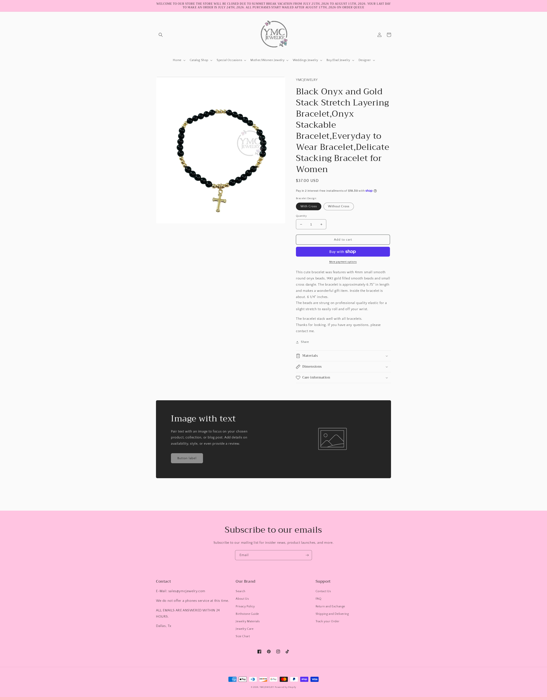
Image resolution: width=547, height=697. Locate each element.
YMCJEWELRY (267, 687)
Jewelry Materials (248, 621)
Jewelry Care (244, 629)
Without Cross (338, 206)
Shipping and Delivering (332, 614)
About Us (242, 599)
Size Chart (243, 636)
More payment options (343, 261)
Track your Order (328, 621)
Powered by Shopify (285, 687)
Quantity (301, 215)
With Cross (308, 206)
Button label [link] (187, 458)
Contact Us (323, 591)
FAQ (319, 599)
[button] (160, 34)
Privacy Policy (245, 606)
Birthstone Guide (247, 614)
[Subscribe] (307, 555)
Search (241, 591)
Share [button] (305, 342)
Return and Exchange (330, 606)
